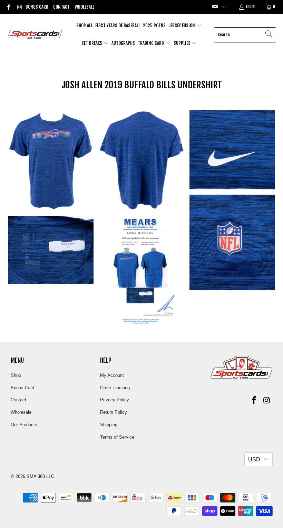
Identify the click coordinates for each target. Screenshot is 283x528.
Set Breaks (92, 43)
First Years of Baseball (117, 25)
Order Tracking (115, 387)
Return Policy (113, 412)
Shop (16, 375)
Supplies (183, 43)
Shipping (108, 424)
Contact (61, 7)
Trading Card (151, 43)
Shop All (84, 25)
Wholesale (84, 7)
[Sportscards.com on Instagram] (19, 6)
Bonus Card (37, 7)
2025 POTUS (154, 25)
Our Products (24, 424)
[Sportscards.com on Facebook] (8, 6)
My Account (112, 375)
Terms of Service (117, 437)
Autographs (123, 43)
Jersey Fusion (182, 25)
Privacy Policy (114, 399)
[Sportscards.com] (35, 34)
